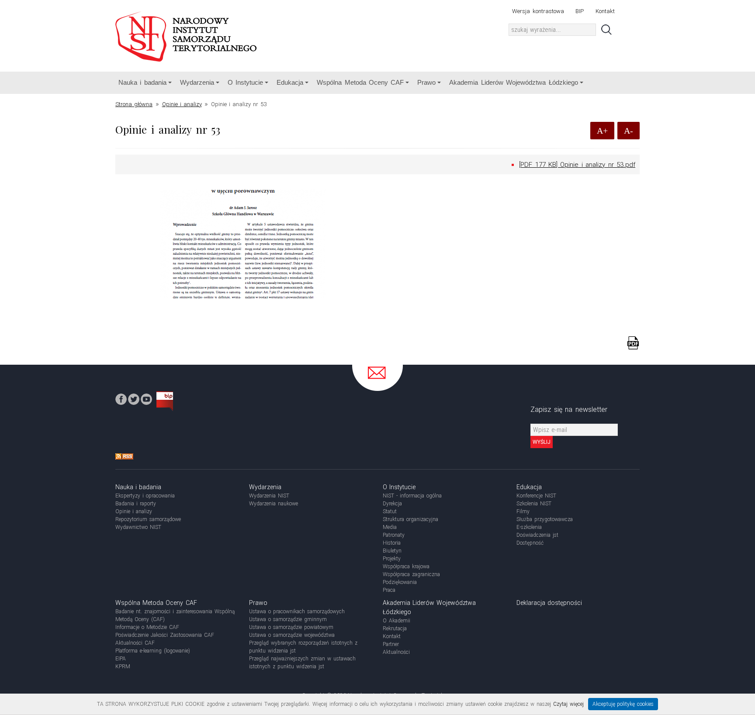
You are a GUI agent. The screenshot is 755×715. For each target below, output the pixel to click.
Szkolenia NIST (533, 504)
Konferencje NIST (536, 496)
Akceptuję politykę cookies (623, 704)
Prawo (426, 82)
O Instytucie (245, 82)
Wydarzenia (197, 82)
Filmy (523, 511)
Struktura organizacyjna (410, 519)
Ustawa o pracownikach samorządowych (297, 611)
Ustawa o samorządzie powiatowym (291, 627)
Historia (392, 543)
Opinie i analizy (182, 104)
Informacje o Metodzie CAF (147, 627)
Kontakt (605, 11)
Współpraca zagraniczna (411, 574)
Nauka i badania (142, 82)
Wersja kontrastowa (538, 11)
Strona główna (133, 104)
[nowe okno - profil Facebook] (121, 399)
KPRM (122, 666)
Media (390, 527)
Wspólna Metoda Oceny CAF (360, 82)
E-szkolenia (529, 527)
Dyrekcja (392, 504)
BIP (579, 11)
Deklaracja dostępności (549, 602)
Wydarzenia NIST (269, 496)
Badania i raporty (135, 504)
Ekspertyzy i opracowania (145, 496)
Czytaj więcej (568, 704)
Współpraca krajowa (406, 566)
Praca (389, 590)
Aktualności (396, 652)
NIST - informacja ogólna (412, 496)
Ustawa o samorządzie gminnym (288, 619)
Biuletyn (392, 551)
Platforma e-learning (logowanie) (152, 651)
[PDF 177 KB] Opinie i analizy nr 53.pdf (577, 165)
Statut (390, 511)
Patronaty (394, 535)
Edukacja (290, 82)
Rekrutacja (395, 628)
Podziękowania (400, 582)
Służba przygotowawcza (544, 519)
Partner (391, 644)
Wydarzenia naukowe (273, 504)
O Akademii (396, 621)
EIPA (120, 659)
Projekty (392, 559)
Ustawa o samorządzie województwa (292, 635)
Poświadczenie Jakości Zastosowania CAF (164, 635)
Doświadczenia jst (537, 535)
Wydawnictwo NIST (138, 527)
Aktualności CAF (135, 643)
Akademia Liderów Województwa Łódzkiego (513, 82)
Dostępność (530, 543)
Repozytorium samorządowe (148, 519)
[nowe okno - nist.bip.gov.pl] (164, 401)
